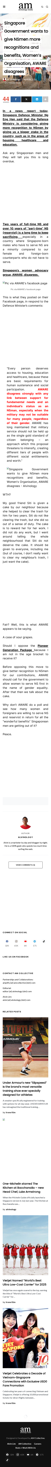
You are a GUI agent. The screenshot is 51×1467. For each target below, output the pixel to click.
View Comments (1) (25, 865)
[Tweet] (26, 99)
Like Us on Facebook (16, 957)
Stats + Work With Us (25, 1448)
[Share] (16, 99)
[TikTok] (44, 943)
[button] (4, 6)
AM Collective (24, 1444)
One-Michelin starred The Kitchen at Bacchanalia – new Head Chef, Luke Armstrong (23, 1188)
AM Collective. (38, 1438)
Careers (37, 1444)
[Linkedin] (37, 99)
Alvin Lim (11, 1444)
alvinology (25, 837)
